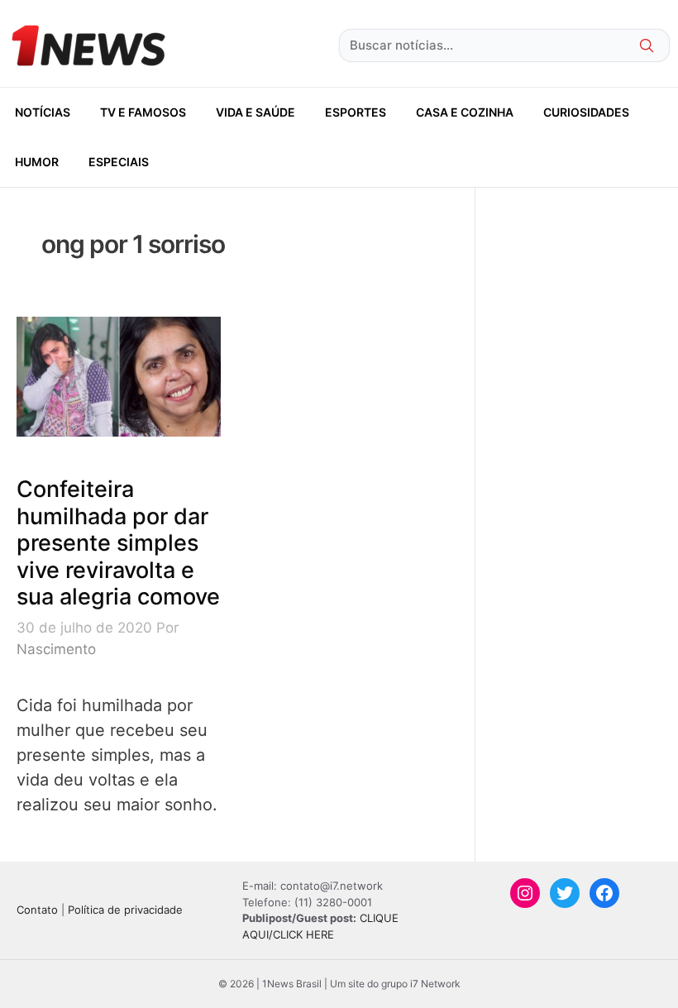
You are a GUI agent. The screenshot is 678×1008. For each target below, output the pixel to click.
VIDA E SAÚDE (255, 112)
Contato (37, 909)
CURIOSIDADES (586, 112)
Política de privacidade (125, 909)
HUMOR (37, 162)
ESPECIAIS (118, 162)
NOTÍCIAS (42, 112)
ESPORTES (355, 112)
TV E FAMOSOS (143, 112)
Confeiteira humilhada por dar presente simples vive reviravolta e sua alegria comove (118, 542)
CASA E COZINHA (464, 112)
